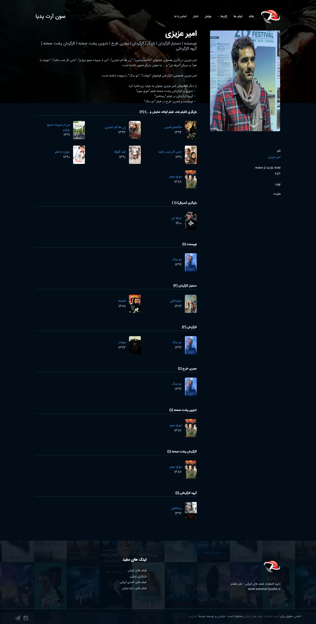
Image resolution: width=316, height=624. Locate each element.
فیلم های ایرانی (137, 570)
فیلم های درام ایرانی (134, 588)
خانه (251, 16)
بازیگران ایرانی (138, 576)
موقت (122, 342)
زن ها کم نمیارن (115, 127)
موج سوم (175, 176)
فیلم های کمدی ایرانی (133, 582)
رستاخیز (177, 508)
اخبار (195, 16)
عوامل (208, 16)
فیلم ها (238, 16)
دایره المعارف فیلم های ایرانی (261, 616)
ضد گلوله (120, 152)
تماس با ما (180, 16)
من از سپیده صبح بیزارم (58, 127)
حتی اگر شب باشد (170, 152)
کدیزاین (193, 616)
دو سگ (177, 259)
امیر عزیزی (274, 157)
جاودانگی (176, 301)
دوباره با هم (62, 152)
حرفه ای (176, 218)
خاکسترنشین (173, 127)
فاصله (122, 301)
